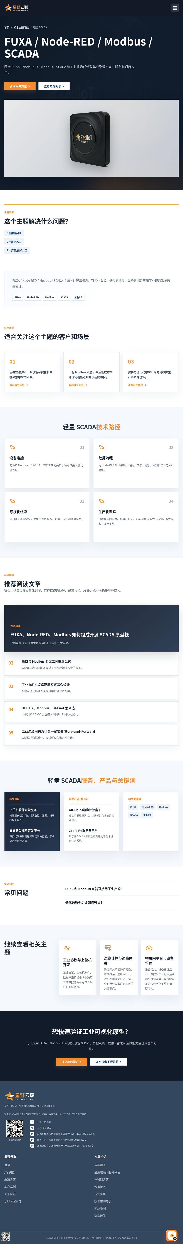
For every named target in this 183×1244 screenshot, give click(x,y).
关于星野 (10, 1194)
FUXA (18, 297)
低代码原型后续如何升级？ (84, 902)
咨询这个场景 (16, 385)
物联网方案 (101, 1179)
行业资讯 (100, 1194)
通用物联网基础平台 (107, 1172)
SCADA (64, 297)
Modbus (49, 297)
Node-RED (33, 297)
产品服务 (10, 1172)
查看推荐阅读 (52, 86)
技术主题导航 (21, 27)
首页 (6, 27)
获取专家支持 (12, 1201)
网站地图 (100, 1208)
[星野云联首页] (16, 7)
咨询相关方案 (18, 86)
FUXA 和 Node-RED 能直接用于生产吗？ (94, 888)
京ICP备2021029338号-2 (124, 1237)
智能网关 (100, 1165)
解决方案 (10, 1179)
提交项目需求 (70, 1062)
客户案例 (10, 1186)
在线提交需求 (44, 1127)
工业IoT (78, 297)
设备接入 (100, 1186)
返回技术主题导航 (107, 1062)
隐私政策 (100, 1215)
